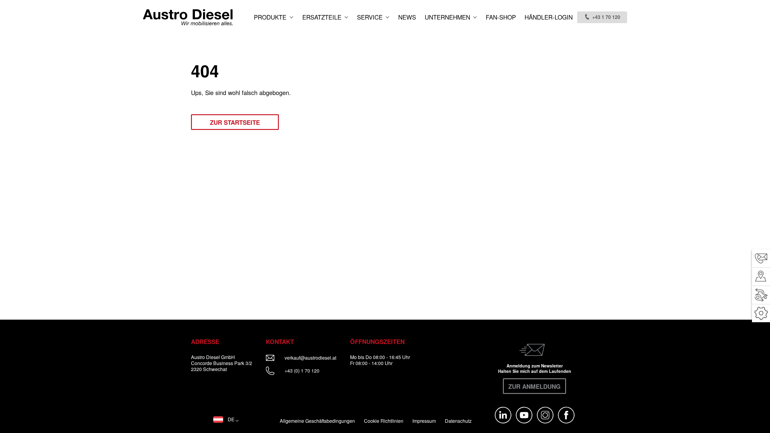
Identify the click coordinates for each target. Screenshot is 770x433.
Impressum (424, 421)
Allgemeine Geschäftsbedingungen (317, 421)
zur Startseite (235, 122)
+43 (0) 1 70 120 (301, 370)
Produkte (271, 17)
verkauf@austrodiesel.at (314, 357)
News (407, 17)
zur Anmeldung (534, 386)
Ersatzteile (322, 17)
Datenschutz (458, 421)
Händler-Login (549, 17)
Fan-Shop (501, 17)
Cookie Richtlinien (383, 421)
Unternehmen (448, 17)
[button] (226, 419)
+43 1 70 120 (606, 17)
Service (370, 17)
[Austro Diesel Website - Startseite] (188, 17)
